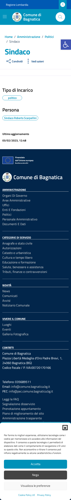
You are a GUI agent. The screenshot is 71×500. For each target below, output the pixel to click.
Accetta (35, 464)
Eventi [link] (6, 329)
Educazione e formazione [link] (19, 262)
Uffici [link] (5, 205)
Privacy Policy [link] (44, 495)
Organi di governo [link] (14, 195)
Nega (35, 475)
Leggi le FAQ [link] (10, 399)
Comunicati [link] (10, 295)
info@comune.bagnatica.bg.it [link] (30, 386)
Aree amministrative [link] (16, 200)
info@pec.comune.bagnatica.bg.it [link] (31, 391)
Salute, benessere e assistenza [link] (22, 267)
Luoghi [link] (6, 324)
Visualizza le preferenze (35, 485)
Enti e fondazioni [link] (14, 209)
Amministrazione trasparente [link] (22, 418)
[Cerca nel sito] (60, 17)
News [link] (6, 291)
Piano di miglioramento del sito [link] (23, 413)
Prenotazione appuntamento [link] (21, 408)
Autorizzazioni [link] (11, 248)
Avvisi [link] (6, 300)
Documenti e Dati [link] (14, 224)
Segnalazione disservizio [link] (18, 404)
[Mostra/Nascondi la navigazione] (4, 16)
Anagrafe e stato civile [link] (17, 243)
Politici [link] (6, 214)
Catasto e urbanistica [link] (16, 252)
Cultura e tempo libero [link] (17, 257)
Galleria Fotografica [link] (15, 334)
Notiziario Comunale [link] (16, 305)
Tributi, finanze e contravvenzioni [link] (24, 271)
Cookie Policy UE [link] (26, 495)
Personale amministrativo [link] (19, 219)
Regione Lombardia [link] (17, 5)
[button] (65, 428)
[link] (66, 44)
